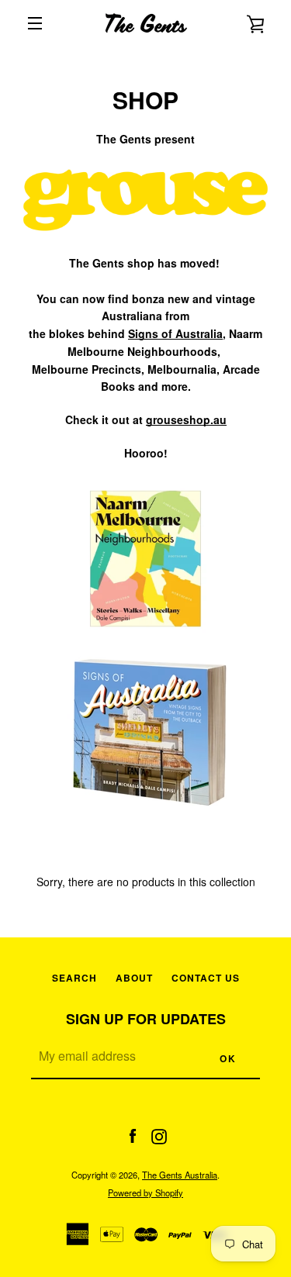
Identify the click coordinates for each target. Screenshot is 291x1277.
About (134, 978)
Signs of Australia (175, 333)
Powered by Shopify (145, 1192)
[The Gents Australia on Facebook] (132, 1134)
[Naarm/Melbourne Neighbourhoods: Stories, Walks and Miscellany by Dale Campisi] (145, 635)
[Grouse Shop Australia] (145, 245)
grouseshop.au (186, 419)
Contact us (205, 978)
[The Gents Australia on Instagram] (159, 1134)
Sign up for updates (146, 1019)
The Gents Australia (179, 1174)
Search (74, 978)
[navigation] (35, 23)
